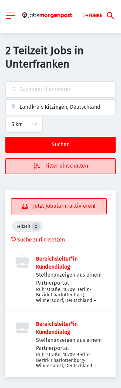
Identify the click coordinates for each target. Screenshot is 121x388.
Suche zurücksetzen (41, 239)
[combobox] (60, 89)
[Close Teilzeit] (36, 226)
